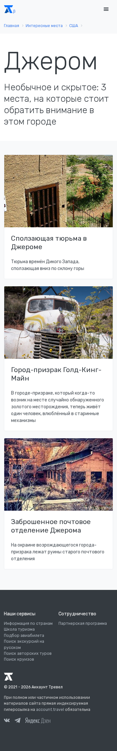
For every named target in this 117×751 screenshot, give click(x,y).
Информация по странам (28, 623)
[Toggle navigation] (106, 9)
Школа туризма (19, 629)
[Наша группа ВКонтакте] (7, 721)
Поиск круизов (19, 659)
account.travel (50, 709)
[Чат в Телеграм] (17, 721)
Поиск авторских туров (28, 653)
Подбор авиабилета (24, 635)
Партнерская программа (82, 623)
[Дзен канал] (38, 720)
